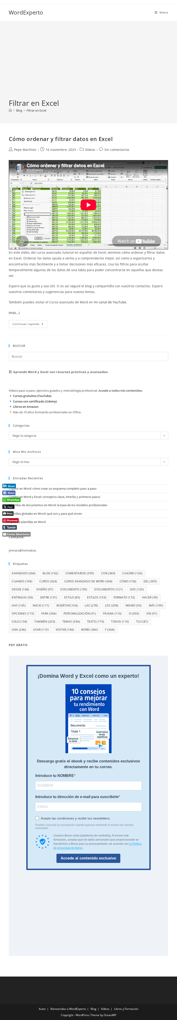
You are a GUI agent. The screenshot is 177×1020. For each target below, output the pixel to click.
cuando (22, 581)
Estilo (72, 597)
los (111, 605)
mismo (134, 605)
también (44, 621)
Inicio (41, 605)
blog (50, 573)
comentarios (79, 573)
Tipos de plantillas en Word (27, 522)
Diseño (44, 589)
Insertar (67, 605)
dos (137, 589)
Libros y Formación (126, 1009)
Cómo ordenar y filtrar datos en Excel (61, 139)
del (150, 581)
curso (48, 581)
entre (48, 597)
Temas (71, 621)
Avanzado (23, 573)
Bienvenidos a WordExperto (68, 1009)
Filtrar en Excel (36, 110)
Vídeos (90, 149)
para (48, 613)
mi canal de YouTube (110, 302)
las (91, 605)
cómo (128, 581)
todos (120, 621)
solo (19, 621)
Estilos (96, 597)
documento (73, 589)
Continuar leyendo (30, 325)
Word (89, 630)
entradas (22, 597)
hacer (150, 597)
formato (124, 597)
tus (142, 621)
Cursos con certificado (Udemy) (35, 401)
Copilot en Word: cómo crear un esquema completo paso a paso (53, 488)
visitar (65, 630)
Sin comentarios (116, 149)
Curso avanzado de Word (88, 581)
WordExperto (26, 12)
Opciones (23, 613)
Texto (95, 621)
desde (20, 589)
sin (151, 613)
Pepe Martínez (25, 149)
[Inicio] (10, 110)
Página (112, 613)
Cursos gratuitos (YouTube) (32, 396)
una (19, 630)
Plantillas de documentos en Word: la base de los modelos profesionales (58, 505)
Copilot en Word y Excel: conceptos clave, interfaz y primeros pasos (54, 497)
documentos (108, 589)
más (156, 605)
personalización (80, 613)
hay (19, 605)
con (108, 573)
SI (134, 613)
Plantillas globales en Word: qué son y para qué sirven (45, 513)
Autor (42, 1009)
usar (41, 630)
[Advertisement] (88, 63)
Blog (93, 1009)
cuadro (132, 573)
